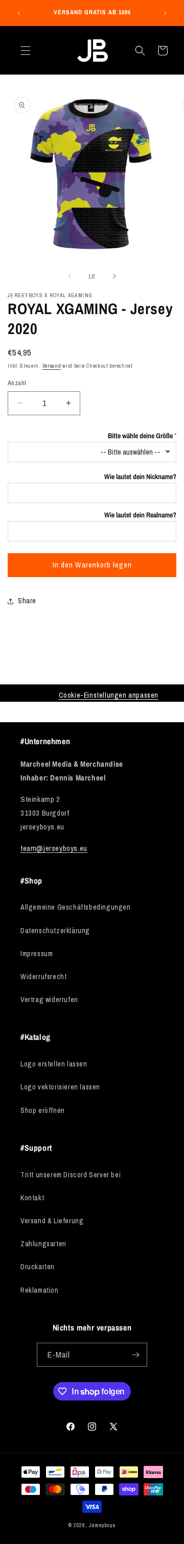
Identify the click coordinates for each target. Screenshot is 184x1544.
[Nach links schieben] (69, 276)
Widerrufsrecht (43, 976)
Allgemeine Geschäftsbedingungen (75, 907)
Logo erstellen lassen (53, 1063)
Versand (51, 366)
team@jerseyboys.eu (53, 848)
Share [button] (27, 600)
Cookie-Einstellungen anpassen (108, 695)
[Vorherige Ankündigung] (19, 13)
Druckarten (37, 1266)
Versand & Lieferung (51, 1220)
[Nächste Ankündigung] (165, 13)
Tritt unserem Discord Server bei (70, 1174)
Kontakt (32, 1197)
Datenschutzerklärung (55, 930)
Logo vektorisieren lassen (60, 1086)
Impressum (36, 953)
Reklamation (39, 1290)
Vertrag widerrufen (49, 999)
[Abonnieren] (135, 1355)
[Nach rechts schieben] (114, 276)
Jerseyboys (102, 1525)
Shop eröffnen (42, 1110)
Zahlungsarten (43, 1243)
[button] (25, 50)
